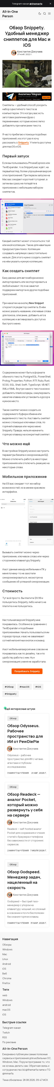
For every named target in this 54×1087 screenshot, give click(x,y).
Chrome (6, 978)
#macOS (24, 686)
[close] (50, 3)
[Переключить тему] (40, 13)
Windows (7, 949)
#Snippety (10, 693)
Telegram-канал (11, 1027)
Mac (4, 954)
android (6, 1005)
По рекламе (9, 1042)
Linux (5, 959)
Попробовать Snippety (27, 671)
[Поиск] (44, 13)
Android (6, 964)
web (4, 995)
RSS (4, 1037)
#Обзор (9, 686)
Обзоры (6, 944)
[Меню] (49, 13)
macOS (6, 1009)
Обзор (13, 718)
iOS (4, 968)
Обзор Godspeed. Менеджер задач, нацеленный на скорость (24, 879)
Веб (4, 973)
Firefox (6, 983)
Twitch (6, 1032)
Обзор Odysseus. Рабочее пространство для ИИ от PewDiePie (25, 733)
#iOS (38, 686)
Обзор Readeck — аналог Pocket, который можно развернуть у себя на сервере (25, 805)
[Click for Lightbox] (27, 216)
